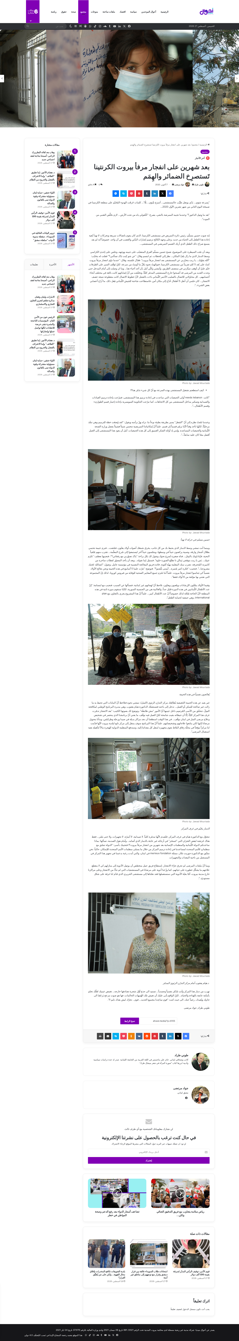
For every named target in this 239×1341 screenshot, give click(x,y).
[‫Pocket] (131, 193)
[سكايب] (123, 193)
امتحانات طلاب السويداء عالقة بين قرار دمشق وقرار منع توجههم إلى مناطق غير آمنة (149, 1274)
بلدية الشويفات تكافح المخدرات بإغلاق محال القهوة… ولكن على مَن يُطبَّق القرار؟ (107, 1274)
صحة (73, 11)
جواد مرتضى (179, 184)
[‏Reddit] (147, 1036)
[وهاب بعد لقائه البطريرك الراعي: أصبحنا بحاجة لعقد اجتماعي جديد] (66, 159)
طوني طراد (199, 184)
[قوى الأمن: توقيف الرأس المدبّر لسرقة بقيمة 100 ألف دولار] (191, 1253)
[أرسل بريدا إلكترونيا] (193, 184)
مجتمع (83, 11)
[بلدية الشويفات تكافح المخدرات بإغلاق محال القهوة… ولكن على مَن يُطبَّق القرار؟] (106, 1253)
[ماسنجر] (116, 193)
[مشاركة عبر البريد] (108, 1036)
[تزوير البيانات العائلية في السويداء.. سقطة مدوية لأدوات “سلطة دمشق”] (66, 240)
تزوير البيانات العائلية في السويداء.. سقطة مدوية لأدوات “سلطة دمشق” (43, 236)
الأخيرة (52, 264)
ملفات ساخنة (109, 11)
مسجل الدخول (189, 1309)
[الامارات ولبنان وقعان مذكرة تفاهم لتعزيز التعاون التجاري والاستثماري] (66, 304)
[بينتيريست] (139, 193)
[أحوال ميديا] (206, 11)
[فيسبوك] (170, 193)
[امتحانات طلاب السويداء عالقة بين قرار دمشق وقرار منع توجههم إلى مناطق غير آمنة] (148, 1253)
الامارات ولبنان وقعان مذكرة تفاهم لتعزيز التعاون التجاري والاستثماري (42, 300)
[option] (119, 78)
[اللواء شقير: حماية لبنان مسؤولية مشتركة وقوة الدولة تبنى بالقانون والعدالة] (66, 200)
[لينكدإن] (155, 193)
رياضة (54, 11)
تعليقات (34, 264)
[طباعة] (100, 1036)
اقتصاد (123, 11)
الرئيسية (164, 11)
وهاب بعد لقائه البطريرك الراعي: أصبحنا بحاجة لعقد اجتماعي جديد (42, 155)
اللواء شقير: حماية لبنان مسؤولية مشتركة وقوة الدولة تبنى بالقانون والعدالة (44, 198)
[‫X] (162, 193)
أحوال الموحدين (148, 11)
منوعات (94, 11)
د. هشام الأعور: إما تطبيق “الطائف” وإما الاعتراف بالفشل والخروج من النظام (42, 175)
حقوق (64, 11)
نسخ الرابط (129, 1021)
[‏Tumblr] (147, 193)
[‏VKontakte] (139, 1036)
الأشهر (71, 264)
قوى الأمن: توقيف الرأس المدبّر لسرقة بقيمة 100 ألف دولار (191, 1272)
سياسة (133, 11)
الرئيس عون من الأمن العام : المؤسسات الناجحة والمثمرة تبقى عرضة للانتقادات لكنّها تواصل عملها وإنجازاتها (43, 324)
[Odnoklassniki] (131, 1036)
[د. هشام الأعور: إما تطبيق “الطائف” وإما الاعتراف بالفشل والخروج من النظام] (66, 180)
